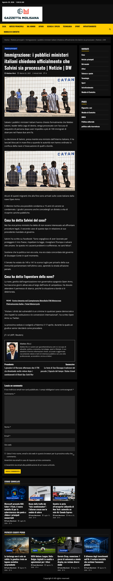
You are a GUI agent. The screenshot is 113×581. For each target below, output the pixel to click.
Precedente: (21, 369)
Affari (41, 26)
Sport (77, 26)
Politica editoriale (88, 121)
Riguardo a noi (87, 107)
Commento (9, 394)
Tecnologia (67, 26)
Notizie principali (16, 26)
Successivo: (58, 368)
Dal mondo (31, 26)
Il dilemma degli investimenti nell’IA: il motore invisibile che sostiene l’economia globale (96, 560)
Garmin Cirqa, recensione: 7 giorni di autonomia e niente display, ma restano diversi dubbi (69, 560)
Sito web (7, 445)
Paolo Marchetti (11, 521)
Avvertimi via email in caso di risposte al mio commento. (27, 460)
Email (7, 436)
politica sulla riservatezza (91, 126)
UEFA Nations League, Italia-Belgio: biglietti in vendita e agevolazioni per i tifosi (42, 559)
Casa (4, 26)
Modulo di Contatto (11, 31)
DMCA (84, 117)
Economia (90, 550)
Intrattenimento (89, 26)
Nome (7, 427)
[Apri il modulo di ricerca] (110, 29)
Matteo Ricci (11, 73)
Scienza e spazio (53, 26)
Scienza (9, 550)
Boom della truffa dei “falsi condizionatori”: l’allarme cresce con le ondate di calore (38, 508)
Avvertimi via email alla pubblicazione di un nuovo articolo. (30, 465)
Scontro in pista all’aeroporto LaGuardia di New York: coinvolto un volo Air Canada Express (63, 508)
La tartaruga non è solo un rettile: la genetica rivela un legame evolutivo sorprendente (15, 560)
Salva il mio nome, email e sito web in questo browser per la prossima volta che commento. (40, 455)
